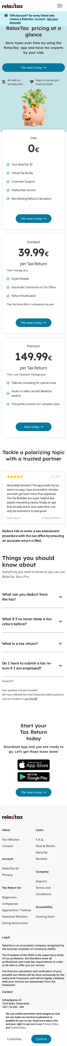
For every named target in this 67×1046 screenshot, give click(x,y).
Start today (31, 427)
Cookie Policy (18, 1027)
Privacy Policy (51, 1024)
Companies (10, 904)
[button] (33, 600)
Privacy (7, 875)
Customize (14, 1039)
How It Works (45, 846)
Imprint (41, 881)
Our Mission (10, 840)
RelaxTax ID (10, 868)
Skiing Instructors (15, 923)
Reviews (41, 859)
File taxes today (32, 68)
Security (41, 852)
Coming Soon (45, 917)
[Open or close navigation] (60, 6)
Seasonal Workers (15, 917)
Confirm (41, 1039)
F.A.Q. (40, 840)
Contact (7, 846)
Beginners (9, 897)
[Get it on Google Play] (34, 777)
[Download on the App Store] (34, 764)
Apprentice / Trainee (16, 910)
